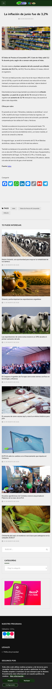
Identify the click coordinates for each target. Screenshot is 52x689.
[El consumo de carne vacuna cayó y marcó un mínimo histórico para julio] (26, 399)
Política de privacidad (11, 652)
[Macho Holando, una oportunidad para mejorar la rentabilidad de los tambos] (26, 243)
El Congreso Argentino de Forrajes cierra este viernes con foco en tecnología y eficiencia (26, 378)
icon (26, 439)
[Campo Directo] (26, 3)
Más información (16, 676)
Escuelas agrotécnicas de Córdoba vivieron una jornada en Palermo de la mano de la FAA (23, 497)
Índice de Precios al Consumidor (29, 208)
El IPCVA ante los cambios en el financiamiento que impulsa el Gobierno (24, 457)
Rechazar (27, 681)
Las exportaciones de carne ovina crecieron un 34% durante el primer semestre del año (24, 338)
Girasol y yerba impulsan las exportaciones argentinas (21, 299)
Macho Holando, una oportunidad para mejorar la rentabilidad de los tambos (25, 260)
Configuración (10, 685)
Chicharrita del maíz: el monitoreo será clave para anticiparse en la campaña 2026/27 (25, 537)
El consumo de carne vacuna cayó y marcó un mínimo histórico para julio (26, 417)
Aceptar (10, 681)
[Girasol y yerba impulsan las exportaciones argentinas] (26, 282)
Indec (13, 208)
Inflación (6, 213)
